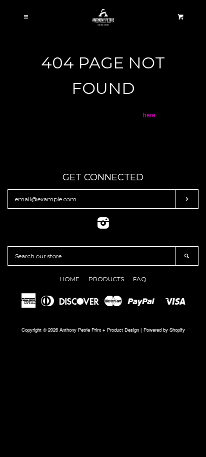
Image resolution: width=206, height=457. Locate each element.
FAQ (139, 279)
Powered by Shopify (164, 329)
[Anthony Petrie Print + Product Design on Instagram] (103, 225)
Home (70, 279)
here (149, 114)
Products (106, 279)
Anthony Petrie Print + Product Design (99, 329)
